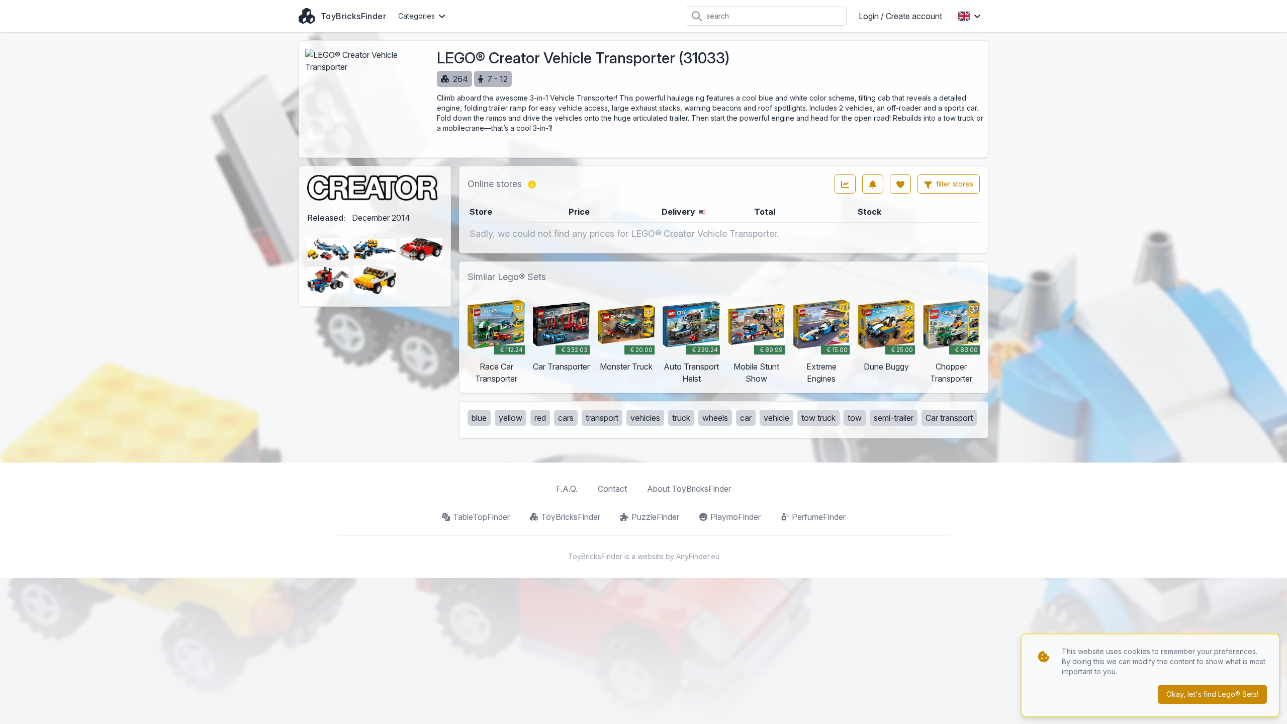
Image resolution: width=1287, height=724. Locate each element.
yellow (510, 418)
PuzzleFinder (655, 517)
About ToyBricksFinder (689, 489)
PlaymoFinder (735, 517)
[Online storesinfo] (532, 184)
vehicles (645, 418)
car (746, 418)
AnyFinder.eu (697, 556)
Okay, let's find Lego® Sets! (1212, 694)
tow (855, 418)
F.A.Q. (567, 489)
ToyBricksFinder (570, 517)
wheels (715, 418)
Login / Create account (900, 16)
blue (479, 418)
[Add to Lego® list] (900, 184)
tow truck (818, 418)
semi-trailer (893, 418)
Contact (612, 489)
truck (681, 418)
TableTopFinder (481, 517)
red (540, 418)
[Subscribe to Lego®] (872, 184)
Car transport (949, 418)
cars (566, 418)
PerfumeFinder (819, 517)
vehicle (776, 418)
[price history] (845, 184)
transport (602, 418)
